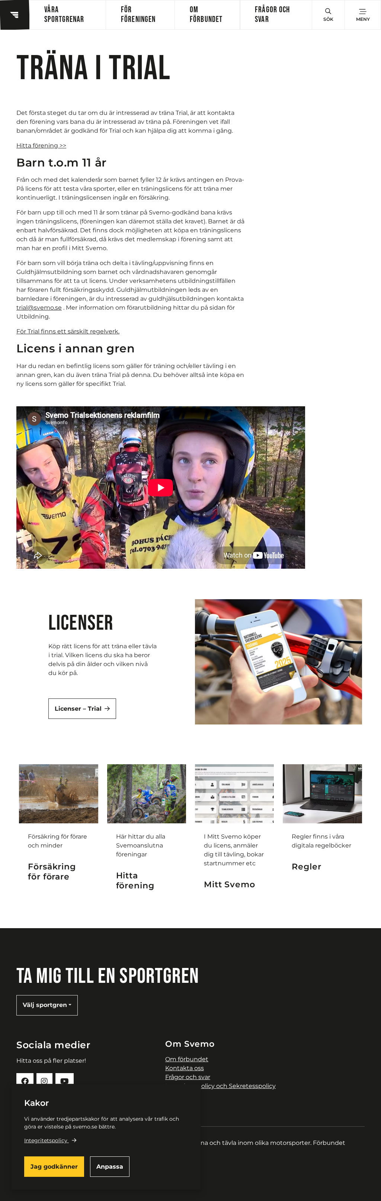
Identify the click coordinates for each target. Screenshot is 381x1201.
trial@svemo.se (39, 307)
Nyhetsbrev (182, 1103)
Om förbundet (206, 15)
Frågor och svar (272, 15)
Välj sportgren (45, 1004)
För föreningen (138, 15)
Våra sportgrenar (64, 15)
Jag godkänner (54, 1166)
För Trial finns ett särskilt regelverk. (67, 331)
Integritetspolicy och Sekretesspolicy (220, 1085)
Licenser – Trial (78, 708)
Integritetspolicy (45, 1140)
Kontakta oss (184, 1068)
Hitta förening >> (41, 145)
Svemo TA (180, 1094)
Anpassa (109, 1166)
